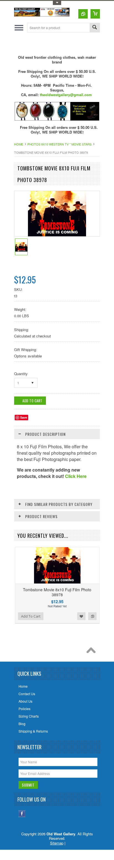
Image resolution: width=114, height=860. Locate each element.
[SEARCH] (95, 28)
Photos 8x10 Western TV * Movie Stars (59, 144)
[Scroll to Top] (92, 651)
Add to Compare (92, 616)
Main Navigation (19, 27)
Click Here (76, 476)
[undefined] (57, 234)
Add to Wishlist (81, 616)
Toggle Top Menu (57, 3)
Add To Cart (30, 616)
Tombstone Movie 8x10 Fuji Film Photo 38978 (57, 592)
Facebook (22, 813)
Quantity (21, 373)
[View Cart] (95, 14)
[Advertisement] (64, 43)
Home (18, 144)
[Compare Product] (83, 14)
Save (23, 417)
